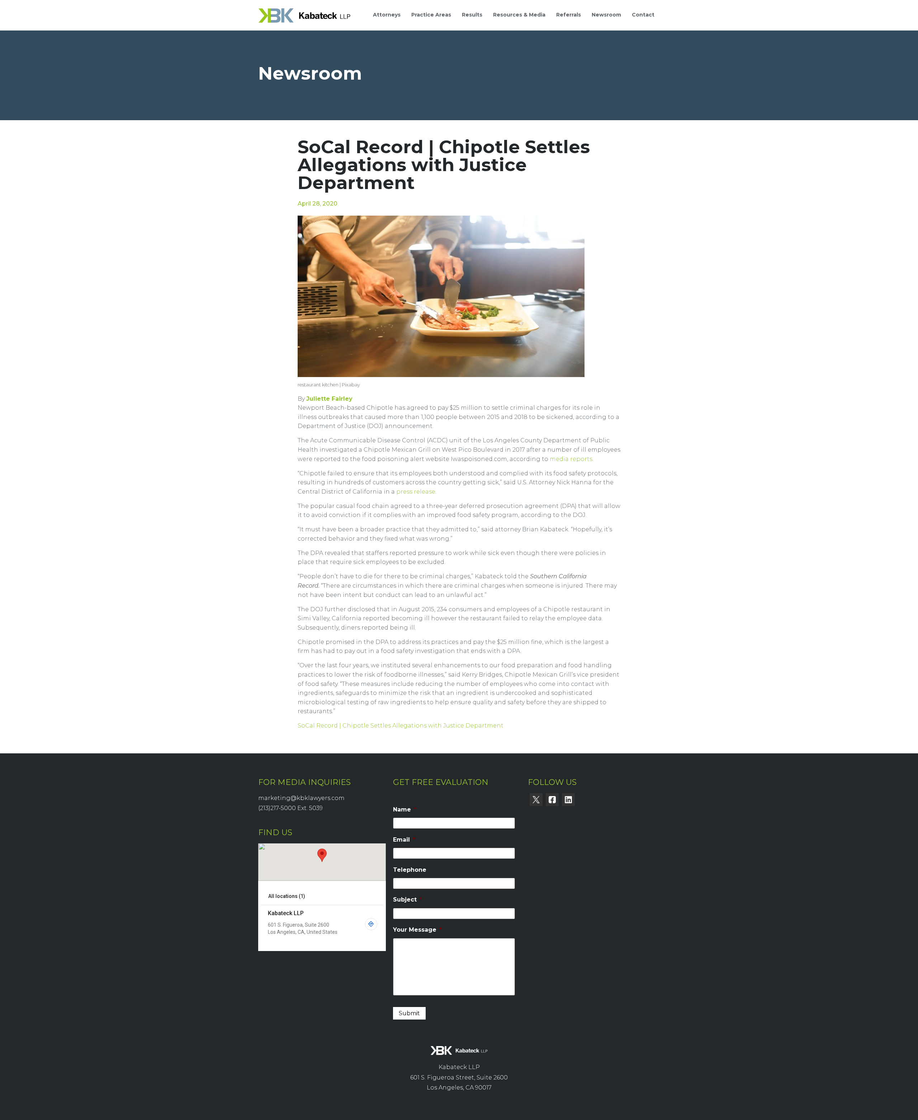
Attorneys (387, 14)
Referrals (568, 14)
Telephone (409, 869)
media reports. (571, 459)
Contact (643, 14)
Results (472, 14)
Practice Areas (431, 14)
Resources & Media (519, 14)
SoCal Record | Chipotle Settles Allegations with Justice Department (400, 725)
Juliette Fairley (329, 398)
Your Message (417, 929)
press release (415, 491)
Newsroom (606, 14)
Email (404, 839)
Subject (407, 899)
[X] (536, 799)
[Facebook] (552, 799)
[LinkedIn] (568, 799)
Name (404, 809)
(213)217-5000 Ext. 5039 (290, 808)
